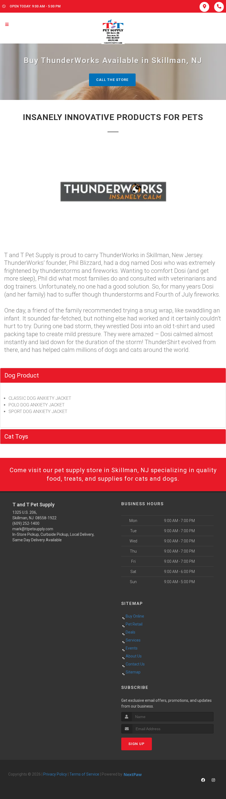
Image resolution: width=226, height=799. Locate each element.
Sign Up (136, 744)
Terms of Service (84, 774)
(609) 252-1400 (25, 523)
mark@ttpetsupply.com (32, 529)
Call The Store (112, 80)
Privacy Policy (55, 774)
